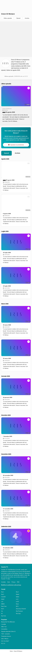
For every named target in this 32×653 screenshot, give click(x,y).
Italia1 (17, 596)
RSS (18, 582)
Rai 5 (2, 608)
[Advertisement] (16, 39)
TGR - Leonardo (5, 633)
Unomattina (4, 629)
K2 (2, 613)
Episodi (6, 153)
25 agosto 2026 (10, 180)
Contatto (3, 582)
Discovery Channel (21, 608)
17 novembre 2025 (8, 508)
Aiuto (8, 582)
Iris (2, 611)
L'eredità (3, 624)
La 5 (17, 599)
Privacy (13, 582)
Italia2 (2, 599)
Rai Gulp (18, 613)
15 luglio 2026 (7, 252)
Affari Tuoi (3, 626)
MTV (17, 606)
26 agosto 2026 (10, 112)
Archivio (17, 153)
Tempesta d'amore (6, 636)
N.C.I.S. (3, 643)
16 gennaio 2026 (7, 397)
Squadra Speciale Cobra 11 (8, 631)
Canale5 (3, 596)
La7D (17, 601)
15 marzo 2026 (7, 358)
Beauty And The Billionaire (8, 621)
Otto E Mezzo (4, 638)
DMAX (3, 604)
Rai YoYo (3, 616)
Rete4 (17, 594)
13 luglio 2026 (7, 286)
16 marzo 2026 (7, 325)
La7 (2, 601)
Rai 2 (17, 592)
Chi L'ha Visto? (5, 641)
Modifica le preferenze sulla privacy (11, 585)
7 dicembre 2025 (7, 436)
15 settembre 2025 (8, 547)
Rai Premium (19, 611)
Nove (17, 604)
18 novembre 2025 (8, 475)
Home (11, 651)
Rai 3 (2, 594)
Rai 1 (2, 592)
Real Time (3, 606)
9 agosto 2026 (7, 213)
